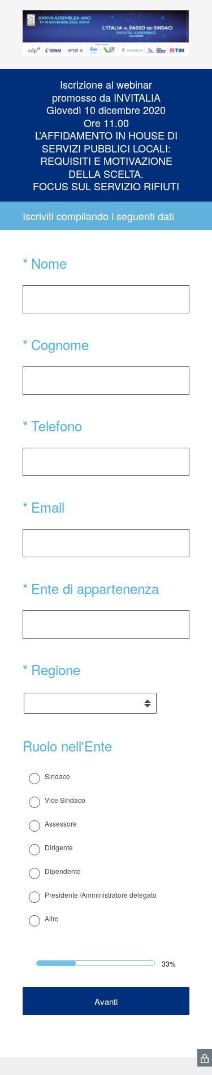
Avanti (106, 1001)
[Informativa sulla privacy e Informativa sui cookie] (204, 1058)
